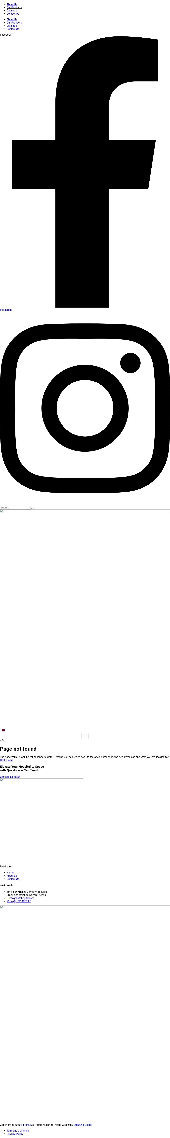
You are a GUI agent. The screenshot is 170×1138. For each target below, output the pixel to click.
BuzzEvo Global (83, 1124)
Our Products (14, 7)
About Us (12, 4)
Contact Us (13, 13)
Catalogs (12, 10)
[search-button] (32, 508)
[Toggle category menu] (3, 730)
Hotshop (26, 1124)
